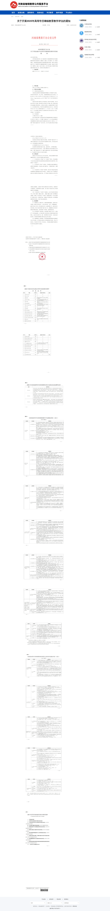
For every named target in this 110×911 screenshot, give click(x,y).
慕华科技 (75, 906)
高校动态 (40, 12)
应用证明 (51, 899)
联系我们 (66, 899)
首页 (13, 12)
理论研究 (59, 899)
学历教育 (50, 12)
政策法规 (21, 12)
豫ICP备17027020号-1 (55, 908)
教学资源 (59, 12)
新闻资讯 (30, 12)
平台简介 (69, 12)
